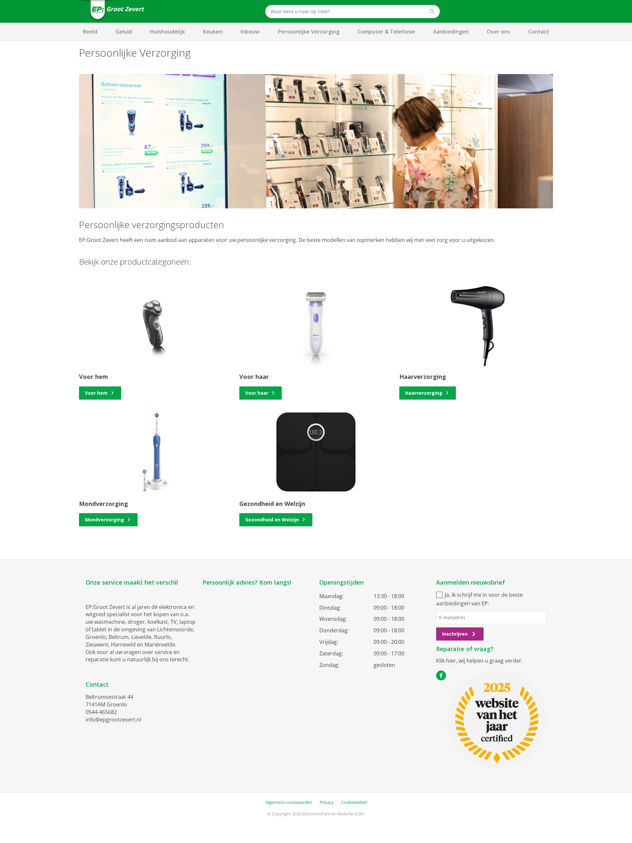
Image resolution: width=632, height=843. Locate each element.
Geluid (124, 31)
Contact (538, 31)
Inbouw (250, 31)
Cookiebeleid (354, 802)
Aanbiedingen (451, 31)
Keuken (213, 31)
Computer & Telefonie (386, 31)
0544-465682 (101, 712)
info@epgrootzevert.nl (113, 719)
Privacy (327, 802)
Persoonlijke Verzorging (308, 31)
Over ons (498, 31)
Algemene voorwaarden (288, 802)
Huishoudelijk (167, 31)
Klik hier (446, 660)
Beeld (90, 31)
